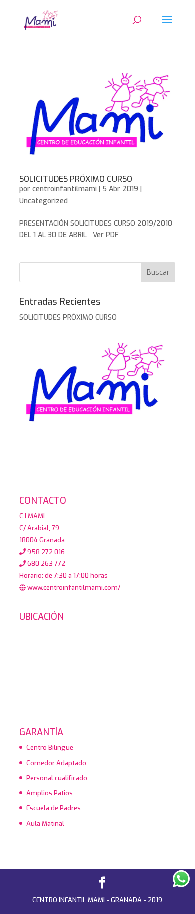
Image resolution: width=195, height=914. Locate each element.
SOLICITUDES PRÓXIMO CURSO (76, 179)
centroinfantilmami (64, 189)
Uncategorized (44, 201)
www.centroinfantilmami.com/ (73, 587)
